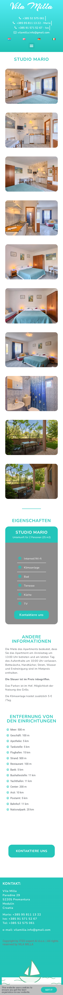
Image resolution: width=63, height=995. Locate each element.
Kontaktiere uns (31, 615)
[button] (31, 45)
